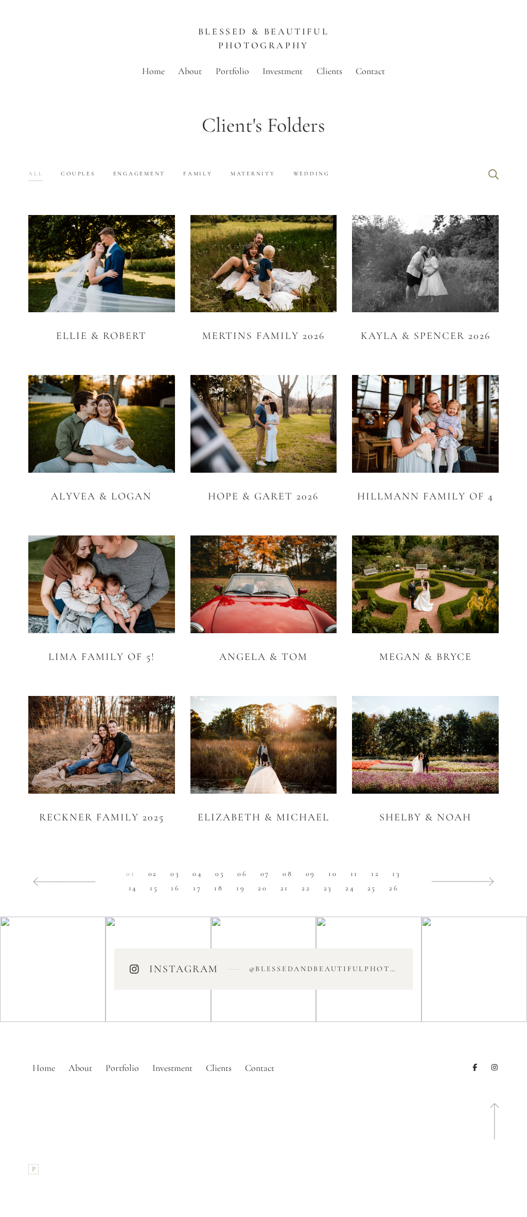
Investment (282, 71)
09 (310, 873)
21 (284, 888)
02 (152, 873)
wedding (311, 173)
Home (153, 71)
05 (219, 873)
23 (328, 888)
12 (375, 873)
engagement (139, 173)
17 (197, 888)
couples (78, 173)
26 (393, 888)
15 (154, 888)
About (190, 71)
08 (287, 873)
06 (242, 873)
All (35, 173)
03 (175, 873)
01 (130, 873)
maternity (253, 173)
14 (133, 888)
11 (354, 873)
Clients (329, 71)
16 (175, 888)
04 (197, 873)
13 (396, 873)
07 (265, 873)
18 (218, 888)
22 (306, 888)
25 (371, 888)
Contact (370, 71)
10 (332, 873)
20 (262, 888)
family (198, 173)
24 (349, 888)
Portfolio (232, 71)
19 (240, 888)
